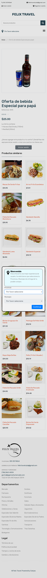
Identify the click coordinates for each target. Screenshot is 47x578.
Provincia (7, 288)
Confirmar (37, 307)
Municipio (7, 297)
